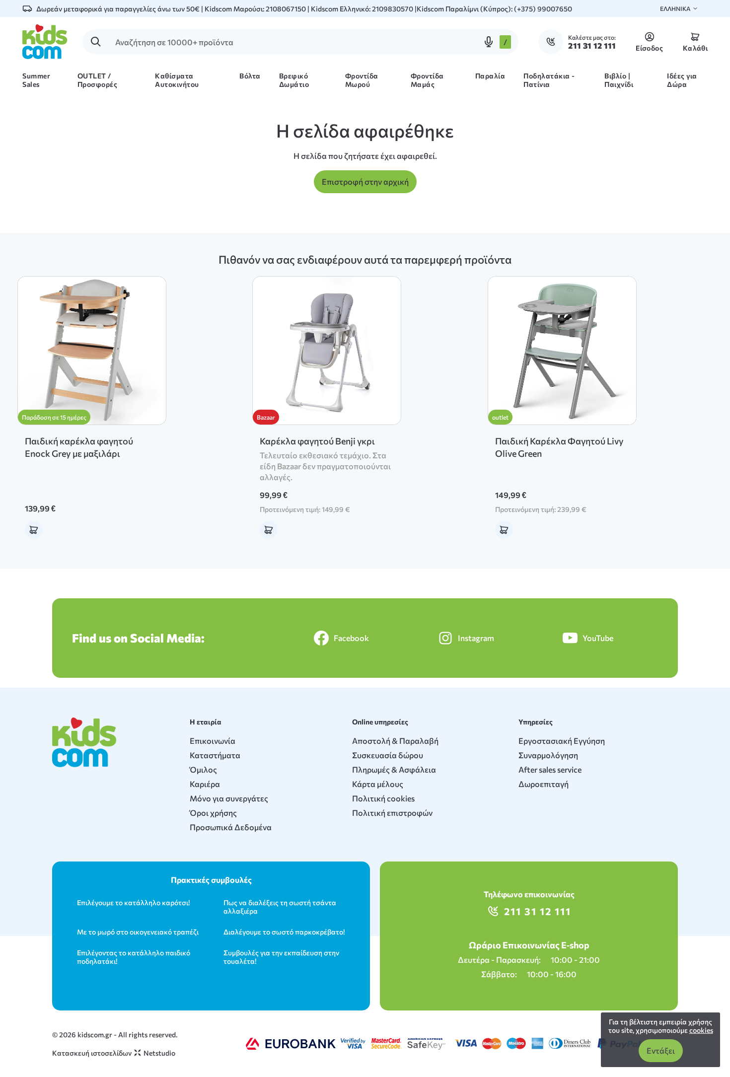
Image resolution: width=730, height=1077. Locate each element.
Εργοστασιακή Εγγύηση (561, 740)
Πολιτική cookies (383, 798)
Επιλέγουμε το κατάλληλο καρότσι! (133, 902)
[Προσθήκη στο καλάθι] (34, 530)
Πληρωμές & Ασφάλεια (394, 769)
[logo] (45, 41)
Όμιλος (203, 769)
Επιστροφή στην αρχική (365, 181)
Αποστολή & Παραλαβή (395, 740)
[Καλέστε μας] (553, 41)
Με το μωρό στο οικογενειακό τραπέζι (138, 932)
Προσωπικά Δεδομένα (231, 827)
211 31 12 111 (537, 911)
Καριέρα (205, 784)
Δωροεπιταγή (543, 784)
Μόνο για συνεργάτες (229, 798)
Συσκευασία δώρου (387, 755)
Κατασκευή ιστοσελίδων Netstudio (113, 1053)
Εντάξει (661, 1050)
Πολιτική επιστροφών (392, 812)
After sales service (550, 769)
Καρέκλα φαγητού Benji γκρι (317, 440)
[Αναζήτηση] (96, 42)
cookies (701, 1030)
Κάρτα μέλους (377, 784)
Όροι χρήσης (213, 812)
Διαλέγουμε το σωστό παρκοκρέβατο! (284, 932)
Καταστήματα (215, 755)
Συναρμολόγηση (548, 755)
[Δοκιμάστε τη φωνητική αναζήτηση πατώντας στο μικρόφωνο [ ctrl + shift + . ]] (489, 42)
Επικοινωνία (212, 740)
